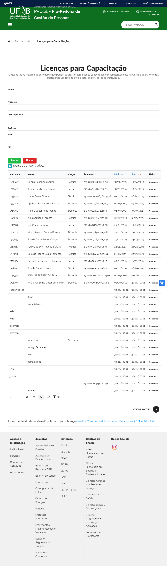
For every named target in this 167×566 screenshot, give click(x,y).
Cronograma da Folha (44, 490)
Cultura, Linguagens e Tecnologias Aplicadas (93, 520)
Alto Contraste (148, 12)
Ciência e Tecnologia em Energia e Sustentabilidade (95, 469)
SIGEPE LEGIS (68, 490)
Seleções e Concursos (41, 554)
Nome (11, 89)
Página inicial (22, 41)
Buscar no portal (135, 24)
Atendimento (17, 472)
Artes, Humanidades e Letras (95, 453)
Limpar (29, 160)
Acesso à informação (90, 3)
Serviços (15, 455)
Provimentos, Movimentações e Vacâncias (45, 528)
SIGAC (64, 470)
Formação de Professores (93, 534)
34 (27, 397)
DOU (63, 483)
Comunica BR (66, 3)
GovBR (8, 3)
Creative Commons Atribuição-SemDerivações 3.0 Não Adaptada (115, 421)
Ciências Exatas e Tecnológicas (95, 506)
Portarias (40, 508)
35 (34, 397)
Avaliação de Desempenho (43, 457)
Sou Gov (65, 451)
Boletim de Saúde (45, 475)
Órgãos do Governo (153, 3)
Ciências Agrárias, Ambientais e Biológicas (95, 484)
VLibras (155, 15)
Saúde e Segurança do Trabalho (43, 542)
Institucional (17, 449)
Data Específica (15, 114)
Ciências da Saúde (92, 496)
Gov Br (64, 445)
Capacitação (42, 482)
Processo (12, 102)
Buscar (14, 160)
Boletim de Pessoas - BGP (43, 467)
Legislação (130, 3)
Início (10, 134)
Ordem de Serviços (41, 500)
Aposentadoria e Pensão (44, 447)
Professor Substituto (41, 516)
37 (48, 397)
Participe (113, 3)
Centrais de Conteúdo (16, 464)
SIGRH (64, 464)
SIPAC (64, 458)
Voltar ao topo (142, 409)
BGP (63, 477)
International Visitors (118, 12)
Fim (9, 147)
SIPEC (64, 496)
